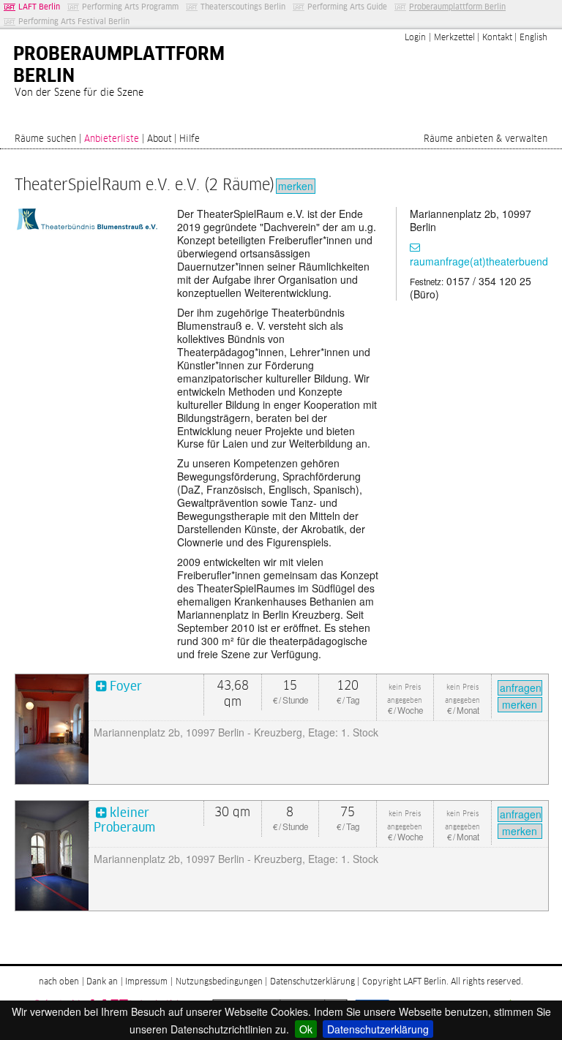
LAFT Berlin (39, 7)
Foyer (126, 687)
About (159, 139)
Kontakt (497, 38)
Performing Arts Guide (347, 7)
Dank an (102, 982)
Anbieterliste (111, 139)
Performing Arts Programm (130, 7)
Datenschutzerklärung (378, 1029)
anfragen (521, 687)
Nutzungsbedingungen (219, 982)
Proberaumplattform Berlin (457, 7)
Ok (305, 1029)
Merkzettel (454, 38)
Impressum (146, 982)
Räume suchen (45, 139)
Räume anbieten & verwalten (485, 139)
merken (295, 185)
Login (415, 38)
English (533, 38)
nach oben (59, 982)
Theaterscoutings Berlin (243, 7)
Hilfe (189, 139)
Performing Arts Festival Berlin (74, 22)
